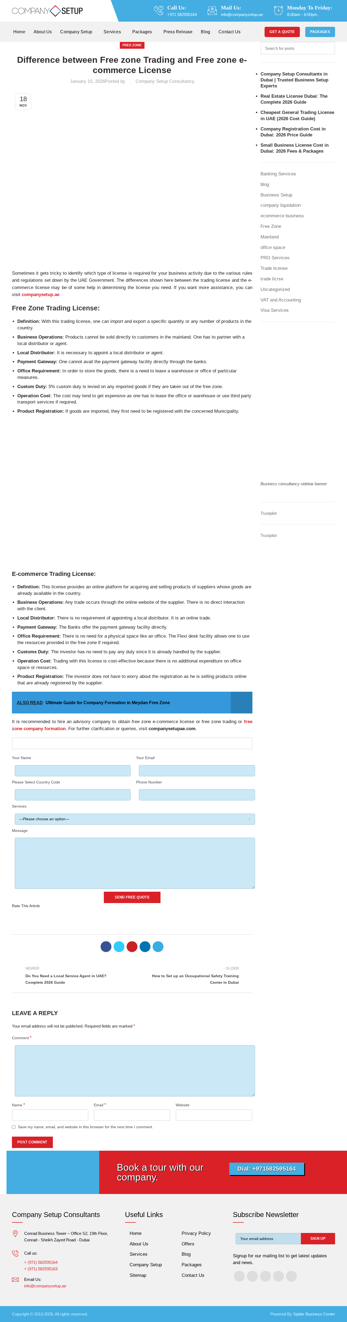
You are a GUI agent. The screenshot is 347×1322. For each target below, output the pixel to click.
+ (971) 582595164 (40, 1262)
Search (328, 48)
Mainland (270, 237)
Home (136, 1233)
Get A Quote (282, 32)
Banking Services (278, 173)
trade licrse (272, 278)
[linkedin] (145, 946)
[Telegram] (158, 946)
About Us (139, 1243)
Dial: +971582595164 (266, 1168)
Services (19, 806)
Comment (21, 1037)
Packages (320, 32)
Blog (186, 1254)
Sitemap (138, 1275)
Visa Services (275, 310)
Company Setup (146, 1264)
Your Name (21, 758)
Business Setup (276, 195)
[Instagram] (252, 1276)
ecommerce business (282, 215)
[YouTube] (265, 1276)
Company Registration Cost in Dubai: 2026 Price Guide (293, 131)
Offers (188, 1243)
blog (265, 184)
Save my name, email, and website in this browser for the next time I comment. (85, 1127)
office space (273, 247)
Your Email (145, 758)
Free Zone (132, 45)
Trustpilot (269, 513)
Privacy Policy (196, 1233)
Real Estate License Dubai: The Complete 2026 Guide (294, 99)
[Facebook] (106, 946)
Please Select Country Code (36, 782)
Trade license (274, 268)
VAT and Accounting (281, 300)
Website (182, 1105)
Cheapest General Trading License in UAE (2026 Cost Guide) (297, 115)
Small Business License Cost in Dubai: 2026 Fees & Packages (295, 148)
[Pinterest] (132, 946)
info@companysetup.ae (242, 14)
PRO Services (275, 257)
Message (20, 830)
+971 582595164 (182, 14)
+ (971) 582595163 (40, 1269)
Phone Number (149, 782)
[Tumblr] (278, 1276)
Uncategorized (275, 289)
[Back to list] (132, 976)
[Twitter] (119, 946)
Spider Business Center (314, 1314)
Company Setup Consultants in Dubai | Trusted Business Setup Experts (294, 79)
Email (100, 1105)
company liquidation (281, 205)
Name (18, 1105)
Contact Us (193, 1275)
